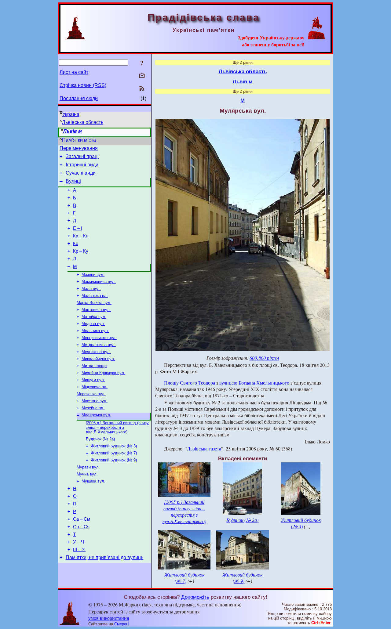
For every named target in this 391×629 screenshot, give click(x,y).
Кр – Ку (80, 251)
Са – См (81, 519)
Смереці (121, 624)
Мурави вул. (88, 467)
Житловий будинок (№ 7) (114, 453)
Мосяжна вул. (95, 401)
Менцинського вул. (99, 337)
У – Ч (78, 542)
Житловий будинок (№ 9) (114, 460)
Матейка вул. (94, 316)
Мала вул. (91, 288)
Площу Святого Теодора (189, 382)
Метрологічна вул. (99, 344)
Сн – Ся (81, 526)
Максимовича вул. (99, 281)
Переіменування (79, 148)
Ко (75, 243)
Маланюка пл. (95, 295)
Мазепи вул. (93, 274)
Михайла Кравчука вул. (103, 373)
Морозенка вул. (91, 394)
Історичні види (82, 164)
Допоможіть (195, 597)
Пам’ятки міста (79, 140)
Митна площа (94, 365)
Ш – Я (79, 549)
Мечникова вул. (96, 351)
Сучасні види (81, 172)
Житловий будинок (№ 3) (114, 446)
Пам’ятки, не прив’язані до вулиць (104, 557)
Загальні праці (82, 156)
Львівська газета (204, 448)
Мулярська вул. (96, 415)
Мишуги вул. (93, 380)
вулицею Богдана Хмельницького (254, 382)
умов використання (108, 618)
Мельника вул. (95, 330)
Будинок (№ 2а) (100, 439)
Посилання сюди (79, 98)
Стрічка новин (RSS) (83, 85)
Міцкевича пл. (95, 387)
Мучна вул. (87, 474)
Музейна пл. (93, 408)
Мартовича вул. (96, 309)
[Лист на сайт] (142, 76)
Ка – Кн (80, 235)
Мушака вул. (93, 481)
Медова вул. (93, 323)
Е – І (77, 228)
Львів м (72, 131)
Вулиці (73, 181)
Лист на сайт (74, 72)
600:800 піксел (264, 358)
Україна (70, 114)
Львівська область (82, 122)
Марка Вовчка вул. (94, 302)
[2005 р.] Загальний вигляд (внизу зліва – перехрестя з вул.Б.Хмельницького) (117, 427)
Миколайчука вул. (98, 358)
